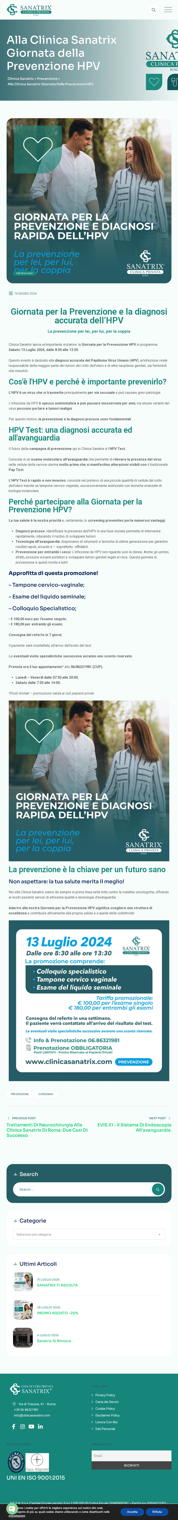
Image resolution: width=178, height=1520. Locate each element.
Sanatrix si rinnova (54, 1341)
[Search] (153, 10)
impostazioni (17, 1516)
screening (45, 1094)
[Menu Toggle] (167, 10)
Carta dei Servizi (107, 1402)
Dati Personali (105, 1429)
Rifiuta (157, 1512)
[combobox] (89, 1234)
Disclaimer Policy (108, 1415)
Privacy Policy (105, 1395)
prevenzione (20, 1094)
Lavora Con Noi (107, 1422)
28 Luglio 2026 (48, 1307)
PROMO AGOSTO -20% (57, 1313)
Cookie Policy (105, 1409)
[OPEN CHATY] (12, 1509)
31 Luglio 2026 (48, 1279)
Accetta (132, 1512)
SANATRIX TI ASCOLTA (57, 1285)
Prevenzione (24, 273)
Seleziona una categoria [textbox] (33, 1234)
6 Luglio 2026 (48, 1335)
